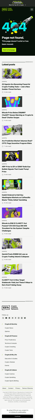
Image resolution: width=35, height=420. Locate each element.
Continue (17, 416)
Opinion (7, 331)
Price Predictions (10, 340)
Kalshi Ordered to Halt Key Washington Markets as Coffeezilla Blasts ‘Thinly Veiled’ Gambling (16, 197)
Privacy (17, 388)
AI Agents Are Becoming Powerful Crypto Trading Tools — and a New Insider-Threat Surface (16, 86)
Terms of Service (27, 388)
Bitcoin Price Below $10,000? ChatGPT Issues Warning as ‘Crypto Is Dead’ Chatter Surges (17, 115)
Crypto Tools (9, 350)
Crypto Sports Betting (11, 381)
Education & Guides (11, 358)
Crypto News (9, 328)
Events (7, 365)
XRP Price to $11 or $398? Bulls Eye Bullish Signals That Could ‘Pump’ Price (16, 169)
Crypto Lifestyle (10, 362)
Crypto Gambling (10, 377)
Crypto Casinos (9, 374)
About (4, 388)
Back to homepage (9, 50)
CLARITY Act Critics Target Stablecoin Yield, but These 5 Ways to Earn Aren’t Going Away (17, 282)
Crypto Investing (10, 347)
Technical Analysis (11, 343)
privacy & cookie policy (18, 412)
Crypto (4, 81)
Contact (10, 388)
